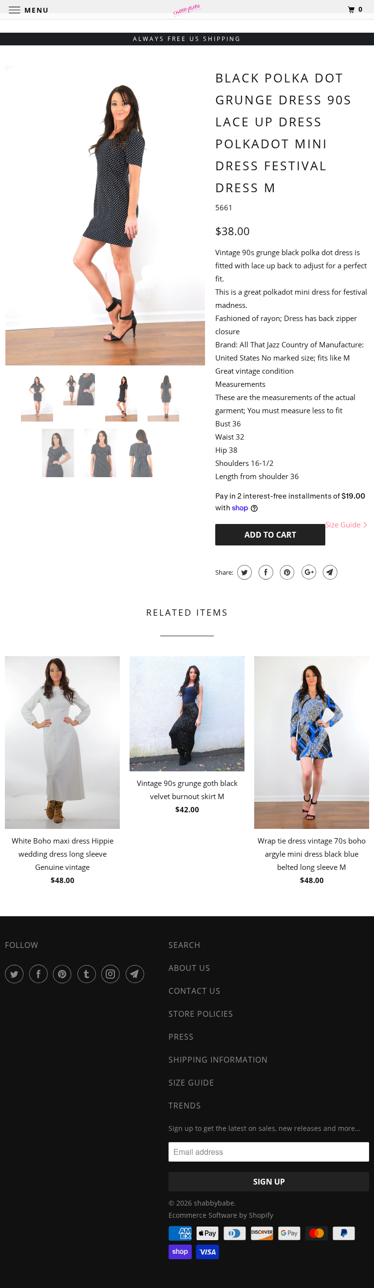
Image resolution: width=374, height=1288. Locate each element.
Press (181, 1036)
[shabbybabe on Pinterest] (64, 974)
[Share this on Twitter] (243, 572)
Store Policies (200, 1013)
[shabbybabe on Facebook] (40, 974)
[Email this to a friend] (328, 572)
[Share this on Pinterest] (286, 572)
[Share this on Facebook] (264, 572)
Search (184, 945)
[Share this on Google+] (307, 572)
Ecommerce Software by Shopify (220, 1215)
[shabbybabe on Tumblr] (88, 974)
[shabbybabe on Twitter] (16, 974)
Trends (184, 1105)
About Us (189, 968)
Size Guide (343, 524)
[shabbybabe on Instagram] (112, 974)
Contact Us (194, 991)
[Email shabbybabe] (137, 974)
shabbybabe (214, 1203)
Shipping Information (218, 1059)
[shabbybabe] (187, 9)
